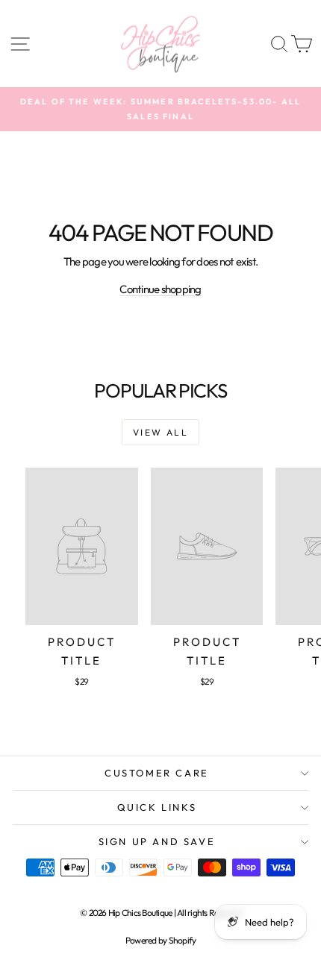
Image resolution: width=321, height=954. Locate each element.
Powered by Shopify (160, 940)
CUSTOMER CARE (157, 773)
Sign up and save (157, 841)
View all (160, 432)
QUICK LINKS (157, 807)
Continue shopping (160, 289)
